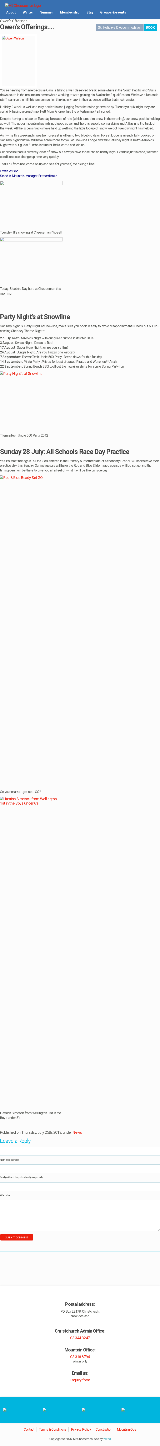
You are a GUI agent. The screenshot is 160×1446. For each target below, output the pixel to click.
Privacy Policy (81, 1429)
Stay (89, 12)
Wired (107, 1439)
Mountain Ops (126, 1429)
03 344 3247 (80, 1338)
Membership (69, 12)
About (11, 12)
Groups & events (113, 12)
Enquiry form (80, 1380)
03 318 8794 (80, 1357)
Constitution (104, 1429)
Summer (46, 12)
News (77, 1132)
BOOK (150, 28)
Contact (29, 1429)
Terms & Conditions (52, 1429)
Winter (28, 12)
